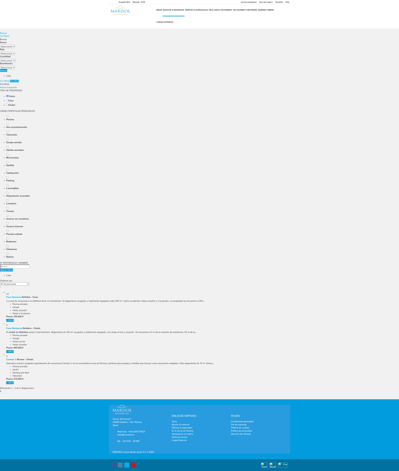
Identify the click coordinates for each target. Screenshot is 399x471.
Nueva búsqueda (8, 87)
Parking (10, 180)
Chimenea (11, 249)
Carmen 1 (11, 359)
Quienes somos (266, 10)
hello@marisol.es (125, 434)
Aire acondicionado (16, 127)
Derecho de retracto (241, 434)
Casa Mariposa (14, 328)
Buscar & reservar (173, 10)
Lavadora (11, 203)
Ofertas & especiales (196, 10)
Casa (11, 100)
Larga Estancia (164, 22)
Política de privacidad (241, 431)
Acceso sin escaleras (17, 218)
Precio (3, 42)
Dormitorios (6, 63)
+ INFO (10, 320)
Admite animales (15, 150)
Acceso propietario (249, 2)
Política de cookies (240, 427)
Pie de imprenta (239, 424)
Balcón (10, 257)
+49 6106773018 (136, 431)
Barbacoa (11, 241)
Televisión (11, 134)
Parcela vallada (14, 234)
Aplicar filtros (6, 270)
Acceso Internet (14, 226)
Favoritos (279, 2)
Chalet (11, 105)
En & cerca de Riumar (220, 10)
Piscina (10, 119)
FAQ (287, 2)
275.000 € (19, 379)
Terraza (10, 211)
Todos (11, 96)
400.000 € (19, 347)
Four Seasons (13, 297)
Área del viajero (266, 2)
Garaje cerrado (14, 142)
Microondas (12, 157)
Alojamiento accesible (18, 196)
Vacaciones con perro (245, 10)
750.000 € (19, 316)
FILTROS (4, 36)
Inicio (159, 10)
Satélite (10, 165)
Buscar (3, 33)
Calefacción (12, 173)
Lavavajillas (12, 188)
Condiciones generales (242, 421)
